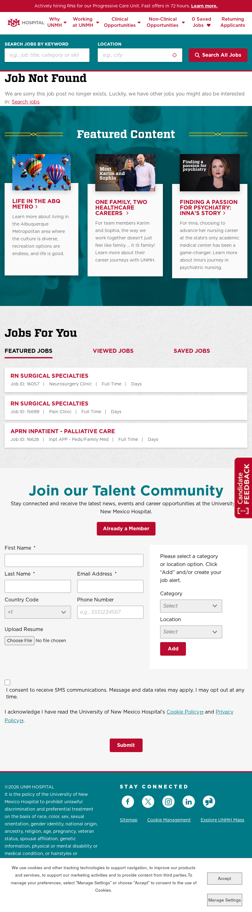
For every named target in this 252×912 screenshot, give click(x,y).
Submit (126, 745)
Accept (224, 878)
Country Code (21, 600)
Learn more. (204, 5)
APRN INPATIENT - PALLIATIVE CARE (62, 431)
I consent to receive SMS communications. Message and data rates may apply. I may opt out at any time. (125, 693)
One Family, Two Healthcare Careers (121, 207)
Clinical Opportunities (120, 22)
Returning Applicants (232, 22)
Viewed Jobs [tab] (113, 351)
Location (109, 44)
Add (173, 649)
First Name (20, 548)
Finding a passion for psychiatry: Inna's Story (209, 207)
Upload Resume (24, 629)
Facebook (128, 802)
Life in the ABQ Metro (36, 204)
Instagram (168, 802)
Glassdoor (209, 802)
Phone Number (95, 600)
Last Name (20, 574)
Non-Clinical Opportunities (163, 22)
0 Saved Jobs (201, 22)
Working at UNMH (83, 22)
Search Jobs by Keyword (37, 44)
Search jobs (26, 102)
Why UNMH (54, 22)
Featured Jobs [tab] (29, 351)
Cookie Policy (185, 712)
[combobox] (140, 55)
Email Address (97, 574)
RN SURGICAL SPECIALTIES (49, 376)
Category (171, 593)
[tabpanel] (126, 408)
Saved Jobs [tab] (192, 351)
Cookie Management (169, 819)
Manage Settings (224, 900)
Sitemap (128, 819)
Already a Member (126, 528)
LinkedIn (189, 802)
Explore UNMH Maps (222, 819)
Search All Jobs (221, 55)
